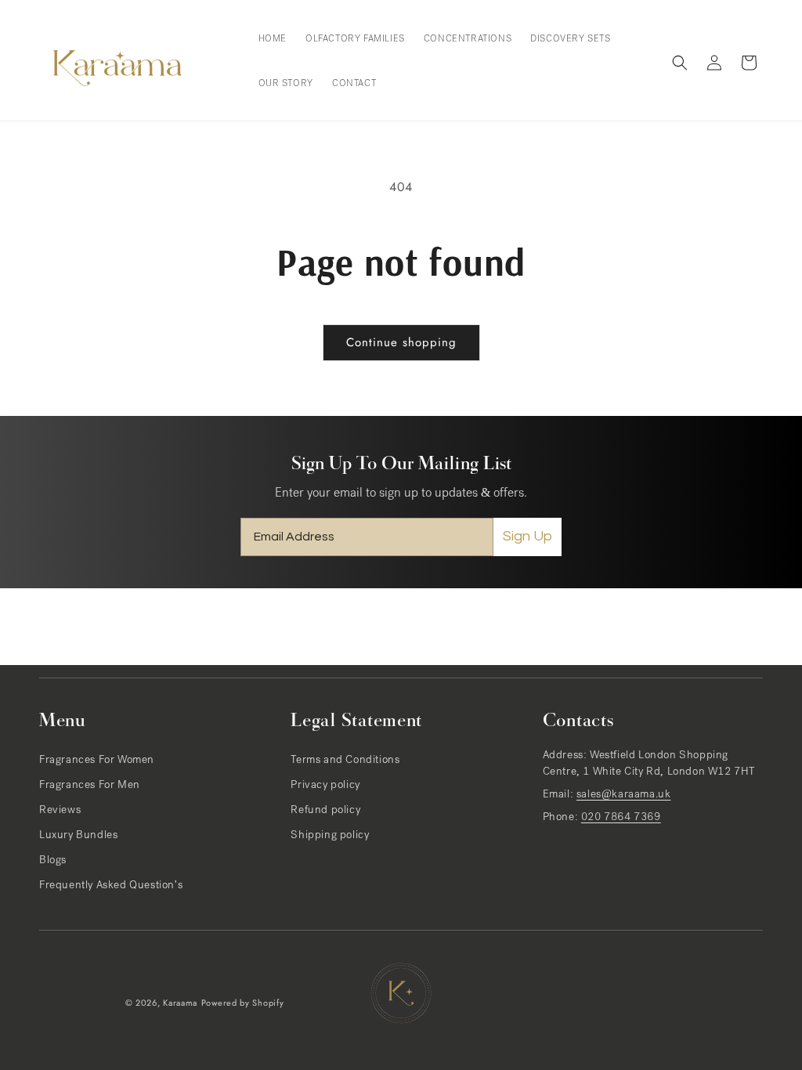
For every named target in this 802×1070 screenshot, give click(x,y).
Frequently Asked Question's (110, 885)
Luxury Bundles (78, 835)
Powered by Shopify (242, 1002)
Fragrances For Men (89, 785)
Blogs (53, 860)
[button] (680, 62)
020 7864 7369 (621, 817)
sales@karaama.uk (623, 795)
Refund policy (325, 810)
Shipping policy (330, 835)
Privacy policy (325, 785)
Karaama (180, 1002)
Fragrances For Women (96, 760)
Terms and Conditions (345, 760)
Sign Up (527, 536)
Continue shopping (401, 342)
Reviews (60, 810)
